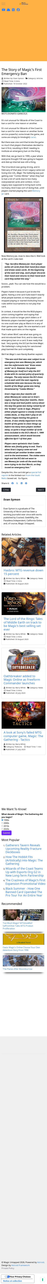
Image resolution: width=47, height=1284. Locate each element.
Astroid (40, 1262)
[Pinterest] (26, 483)
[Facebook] (12, 483)
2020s (6, 829)
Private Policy (8, 1268)
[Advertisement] (23, 36)
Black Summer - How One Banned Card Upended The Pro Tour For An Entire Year (24, 891)
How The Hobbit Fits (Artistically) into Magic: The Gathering (24, 860)
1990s (6, 820)
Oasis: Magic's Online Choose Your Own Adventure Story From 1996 (21, 948)
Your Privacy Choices (20, 1276)
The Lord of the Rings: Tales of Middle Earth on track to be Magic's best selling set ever (23, 624)
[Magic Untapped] (23, 3)
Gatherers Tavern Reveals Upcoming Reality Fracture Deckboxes (23, 848)
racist (33, 137)
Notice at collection (12, 1281)
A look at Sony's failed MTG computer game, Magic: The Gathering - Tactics (23, 736)
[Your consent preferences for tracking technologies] (42, 1279)
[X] (17, 483)
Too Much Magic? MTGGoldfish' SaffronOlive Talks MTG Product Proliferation (18, 926)
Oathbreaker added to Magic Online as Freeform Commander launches (22, 679)
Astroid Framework (20, 1265)
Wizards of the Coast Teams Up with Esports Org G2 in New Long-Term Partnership (25, 872)
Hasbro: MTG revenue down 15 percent (23, 572)
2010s (6, 826)
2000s (6, 823)
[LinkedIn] (21, 483)
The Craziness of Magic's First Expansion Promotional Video (25, 882)
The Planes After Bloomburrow (17, 969)
